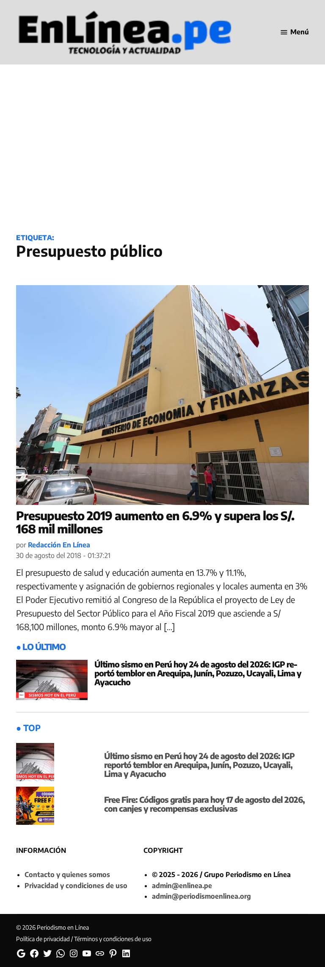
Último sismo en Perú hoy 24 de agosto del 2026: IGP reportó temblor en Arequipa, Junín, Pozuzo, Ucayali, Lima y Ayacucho (197, 673)
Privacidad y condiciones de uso (76, 885)
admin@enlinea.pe (182, 885)
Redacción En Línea (59, 545)
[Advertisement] (162, 157)
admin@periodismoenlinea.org (201, 896)
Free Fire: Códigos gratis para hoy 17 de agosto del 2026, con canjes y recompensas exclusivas (204, 803)
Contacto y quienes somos (67, 874)
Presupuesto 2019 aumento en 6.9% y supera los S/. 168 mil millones (155, 522)
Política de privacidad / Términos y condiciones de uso (83, 938)
